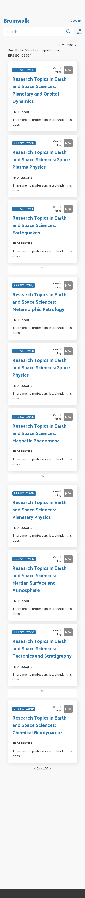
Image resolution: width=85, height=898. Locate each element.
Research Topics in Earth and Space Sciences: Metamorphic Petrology (39, 302)
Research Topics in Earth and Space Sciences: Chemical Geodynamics (39, 726)
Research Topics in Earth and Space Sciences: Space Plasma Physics (41, 160)
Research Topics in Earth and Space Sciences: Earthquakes (39, 226)
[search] (35, 31)
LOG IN (76, 21)
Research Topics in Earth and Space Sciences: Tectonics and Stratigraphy (42, 649)
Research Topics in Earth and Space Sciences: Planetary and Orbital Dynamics (39, 90)
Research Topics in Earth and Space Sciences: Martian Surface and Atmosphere (39, 579)
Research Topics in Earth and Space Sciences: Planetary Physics (39, 510)
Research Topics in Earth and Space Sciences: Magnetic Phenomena (39, 434)
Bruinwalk (16, 20)
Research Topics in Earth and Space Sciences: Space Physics (41, 368)
